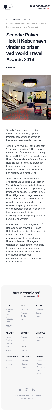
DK (25, 19)
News (23, 319)
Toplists (24, 316)
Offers (8, 350)
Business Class (9, 310)
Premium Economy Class (9, 320)
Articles (24, 313)
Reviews (24, 310)
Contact (41, 367)
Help (40, 370)
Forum (39, 361)
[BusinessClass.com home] (26, 294)
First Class (10, 315)
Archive (16, 19)
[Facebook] (19, 390)
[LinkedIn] (33, 390)
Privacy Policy (27, 399)
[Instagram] (26, 390)
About (39, 364)
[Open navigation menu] (7, 6)
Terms (38, 396)
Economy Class (9, 326)
